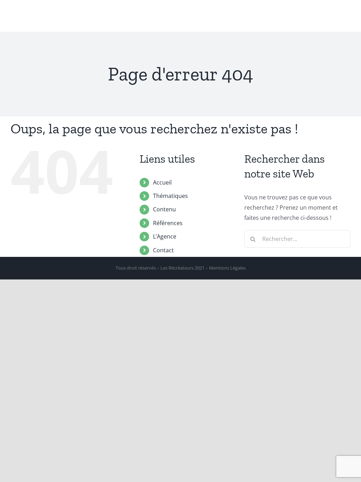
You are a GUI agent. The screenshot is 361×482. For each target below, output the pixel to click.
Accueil (162, 182)
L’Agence (164, 236)
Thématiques (170, 196)
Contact (163, 250)
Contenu (164, 209)
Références (168, 223)
